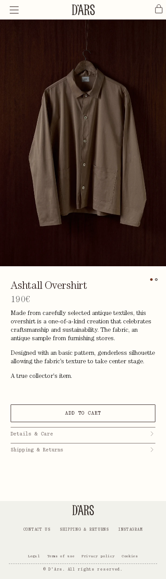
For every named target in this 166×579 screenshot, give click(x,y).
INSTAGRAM (130, 530)
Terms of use (61, 556)
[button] (14, 9)
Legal (34, 556)
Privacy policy (98, 556)
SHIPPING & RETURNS (84, 530)
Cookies (130, 556)
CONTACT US (36, 530)
